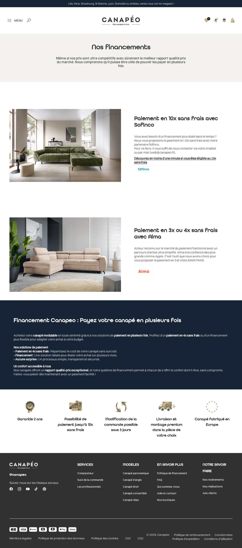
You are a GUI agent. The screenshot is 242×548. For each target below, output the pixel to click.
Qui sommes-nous (168, 486)
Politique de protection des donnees (61, 538)
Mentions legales (20, 538)
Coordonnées (224, 535)
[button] (14, 20)
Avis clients (210, 493)
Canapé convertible (135, 493)
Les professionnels (89, 486)
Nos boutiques (166, 500)
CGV (128, 538)
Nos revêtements (213, 479)
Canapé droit (131, 486)
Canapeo (163, 534)
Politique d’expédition (186, 539)
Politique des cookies (104, 538)
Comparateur (85, 473)
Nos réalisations (213, 486)
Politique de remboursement (192, 535)
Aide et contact (166, 493)
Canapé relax (131, 500)
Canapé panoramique (136, 473)
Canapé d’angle (132, 480)
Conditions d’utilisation (218, 539)
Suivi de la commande (90, 480)
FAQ (159, 480)
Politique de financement (172, 473)
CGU (140, 538)
